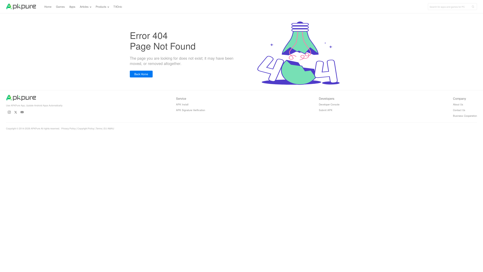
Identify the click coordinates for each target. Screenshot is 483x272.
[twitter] (15, 112)
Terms (99, 128)
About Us (458, 104)
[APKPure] (21, 7)
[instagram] (9, 112)
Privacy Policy (68, 128)
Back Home (141, 74)
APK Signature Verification (190, 110)
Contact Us (459, 110)
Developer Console (329, 104)
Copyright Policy (85, 128)
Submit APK (325, 110)
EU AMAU (109, 128)
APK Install (182, 104)
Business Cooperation (465, 115)
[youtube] (22, 112)
